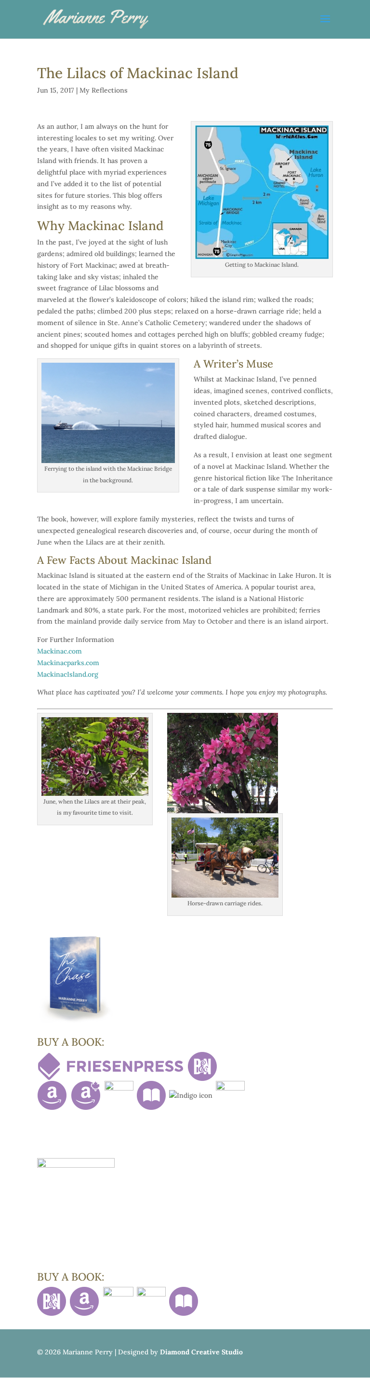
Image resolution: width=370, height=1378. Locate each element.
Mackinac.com (59, 651)
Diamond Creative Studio (201, 1352)
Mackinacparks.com (68, 662)
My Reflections (103, 90)
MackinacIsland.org (67, 674)
